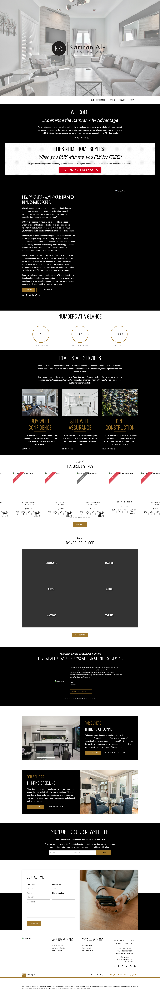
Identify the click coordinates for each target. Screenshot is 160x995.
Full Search (80, 635)
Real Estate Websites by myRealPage (128, 975)
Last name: (56, 884)
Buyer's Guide (93, 753)
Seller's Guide (35, 807)
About (132, 100)
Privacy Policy (113, 975)
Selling (122, 100)
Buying (112, 100)
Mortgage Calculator (115, 753)
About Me (28, 290)
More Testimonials (81, 691)
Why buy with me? (58, 945)
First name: (31, 884)
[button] (72, 138)
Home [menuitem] (92, 100)
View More (80, 524)
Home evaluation (86, 948)
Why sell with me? (87, 945)
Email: (29, 893)
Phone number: (58, 893)
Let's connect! (45, 290)
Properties (100, 100)
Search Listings (57, 950)
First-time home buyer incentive (80, 170)
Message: (31, 902)
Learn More (27, 449)
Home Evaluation (55, 807)
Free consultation (87, 950)
